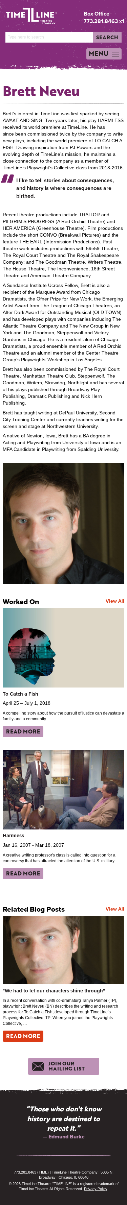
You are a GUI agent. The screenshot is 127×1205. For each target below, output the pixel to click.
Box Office (96, 14)
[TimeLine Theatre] (26, 13)
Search (107, 37)
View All (115, 601)
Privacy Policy (95, 1189)
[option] (63, 1122)
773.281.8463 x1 (104, 21)
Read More (23, 731)
